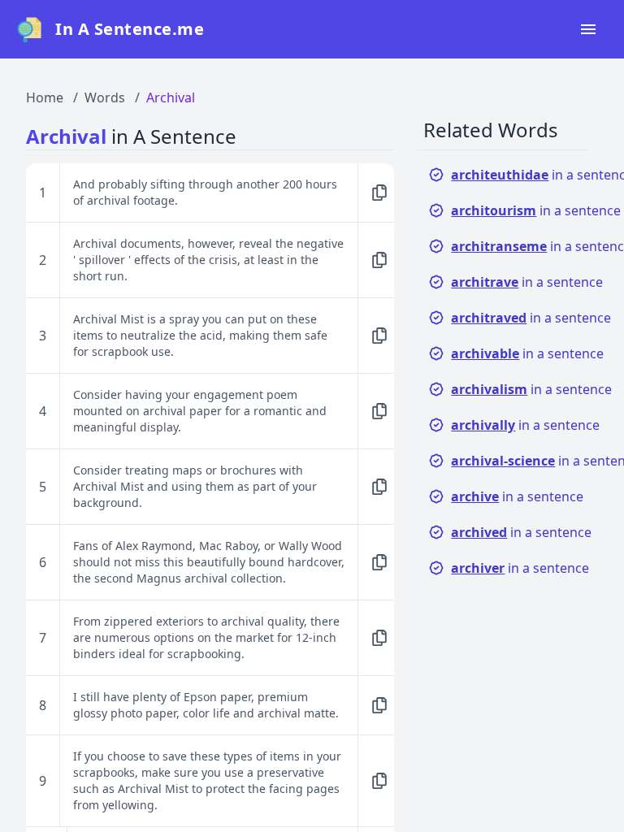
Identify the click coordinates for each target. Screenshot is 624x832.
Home (44, 97)
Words (104, 97)
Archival (170, 97)
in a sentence (527, 282)
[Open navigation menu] (588, 29)
